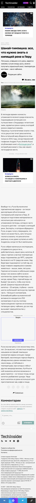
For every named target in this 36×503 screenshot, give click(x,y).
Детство (22, 82)
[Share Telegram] (22, 500)
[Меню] (2, 3)
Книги (18, 82)
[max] (18, 441)
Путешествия (11, 82)
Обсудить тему (30, 80)
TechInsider (11, 3)
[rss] (2, 441)
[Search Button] (31, 3)
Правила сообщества (8, 448)
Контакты (4, 452)
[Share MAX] (13, 500)
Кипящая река (25, 144)
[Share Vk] (4, 500)
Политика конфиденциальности (11, 450)
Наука (2, 43)
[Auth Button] (34, 3)
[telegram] (10, 441)
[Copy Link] (31, 500)
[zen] (14, 441)
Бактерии (28, 82)
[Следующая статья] (18, 428)
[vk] (6, 441)
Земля (7, 43)
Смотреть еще (18, 340)
